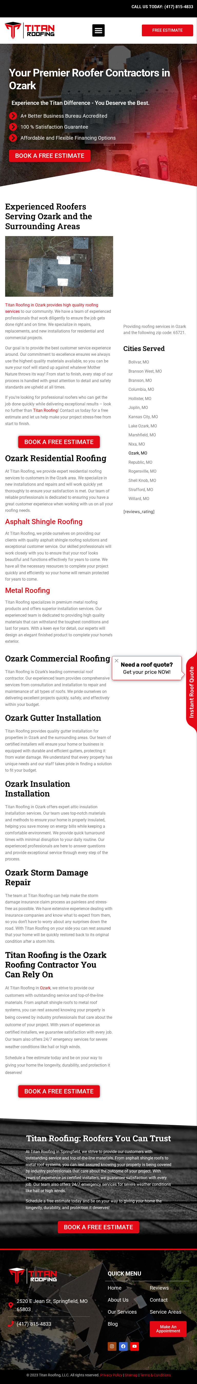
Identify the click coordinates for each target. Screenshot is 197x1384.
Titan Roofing (45, 410)
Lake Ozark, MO (143, 426)
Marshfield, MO (142, 435)
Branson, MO (140, 380)
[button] (98, 30)
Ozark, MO (138, 453)
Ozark (45, 988)
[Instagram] (112, 1346)
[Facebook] (123, 1346)
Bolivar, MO (139, 362)
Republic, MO (140, 462)
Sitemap (131, 1375)
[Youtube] (134, 1346)
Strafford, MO (141, 489)
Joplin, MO (138, 407)
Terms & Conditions (155, 1375)
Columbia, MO (141, 389)
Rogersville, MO (142, 471)
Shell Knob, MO (142, 480)
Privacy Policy (111, 1375)
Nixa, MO (137, 444)
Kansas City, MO (143, 416)
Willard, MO (139, 498)
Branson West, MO (145, 371)
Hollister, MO (140, 398)
